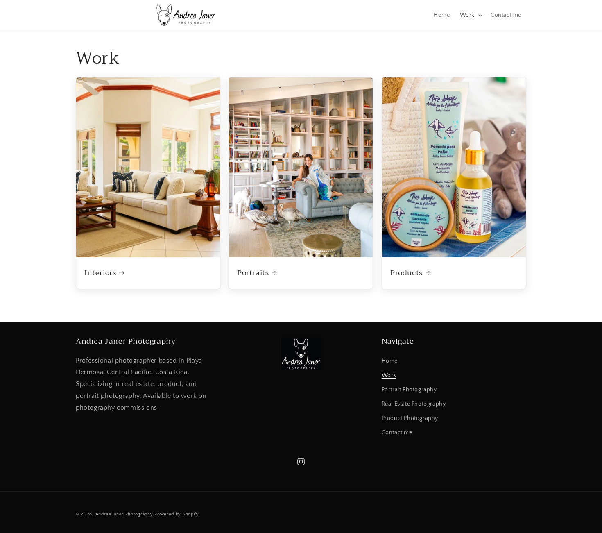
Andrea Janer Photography (124, 514)
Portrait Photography (409, 389)
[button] (470, 15)
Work (389, 375)
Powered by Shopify (176, 514)
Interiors (100, 273)
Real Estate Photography (414, 404)
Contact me (397, 432)
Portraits (253, 273)
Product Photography (410, 418)
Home (390, 361)
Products (406, 273)
